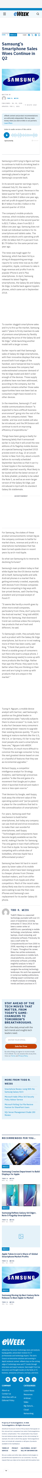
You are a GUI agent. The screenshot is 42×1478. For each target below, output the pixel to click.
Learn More (8, 123)
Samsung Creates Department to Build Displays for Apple (21, 1173)
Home (4, 35)
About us (5, 1390)
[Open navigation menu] (4, 14)
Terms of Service (5, 1449)
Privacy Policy (23, 1056)
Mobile (13, 35)
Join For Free (21, 1046)
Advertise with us (9, 1397)
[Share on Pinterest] (36, 35)
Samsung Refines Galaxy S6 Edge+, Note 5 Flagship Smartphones (19, 1214)
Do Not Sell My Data (8, 1462)
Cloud (26, 1409)
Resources (28, 1394)
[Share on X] (32, 35)
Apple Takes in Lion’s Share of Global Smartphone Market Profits (20, 1255)
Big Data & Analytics (28, 1406)
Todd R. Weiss (12, 98)
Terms (13, 1056)
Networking (28, 1413)
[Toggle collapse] (6, 1470)
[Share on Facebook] (29, 35)
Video (26, 1402)
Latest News (29, 1390)
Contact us (6, 1394)
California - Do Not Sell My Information (29, 1449)
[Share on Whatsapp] (39, 35)
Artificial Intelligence (29, 1398)
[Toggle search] (37, 13)
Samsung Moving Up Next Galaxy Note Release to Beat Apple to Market (20, 1296)
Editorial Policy (8, 1400)
